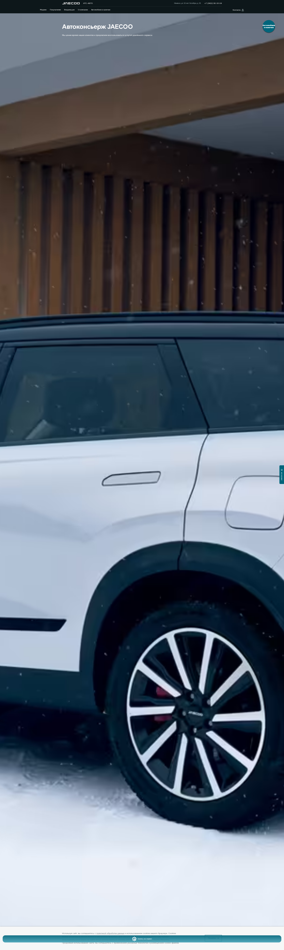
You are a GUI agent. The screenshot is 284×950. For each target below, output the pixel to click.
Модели (43, 10)
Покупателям (55, 10)
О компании (83, 10)
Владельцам (69, 10)
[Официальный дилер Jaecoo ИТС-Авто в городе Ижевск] (71, 3)
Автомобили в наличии (100, 10)
